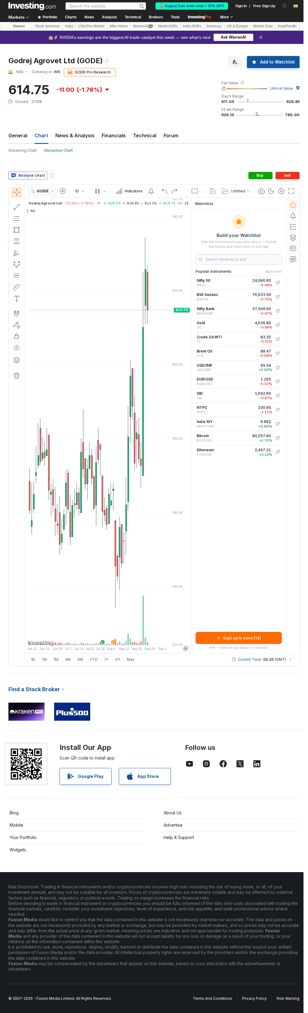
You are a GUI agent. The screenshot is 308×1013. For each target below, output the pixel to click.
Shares (19, 26)
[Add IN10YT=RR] (277, 424)
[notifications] (284, 5)
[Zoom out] (91, 637)
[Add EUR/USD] (277, 381)
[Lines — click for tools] (16, 207)
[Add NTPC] (277, 410)
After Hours (118, 26)
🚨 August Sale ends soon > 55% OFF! (191, 6)
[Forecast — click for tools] (16, 275)
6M (80, 659)
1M (56, 659)
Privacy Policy (254, 998)
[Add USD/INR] (277, 367)
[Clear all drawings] (16, 375)
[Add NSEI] (277, 282)
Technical (144, 135)
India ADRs (192, 26)
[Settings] (185, 648)
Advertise (173, 825)
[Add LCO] (277, 353)
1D (33, 659)
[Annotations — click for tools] (16, 298)
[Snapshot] (261, 191)
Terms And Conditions (212, 998)
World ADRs (168, 26)
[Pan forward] (116, 637)
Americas (214, 26)
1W (44, 659)
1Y (106, 659)
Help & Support (179, 837)
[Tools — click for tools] (16, 287)
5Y (117, 659)
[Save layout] (212, 191)
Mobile (16, 825)
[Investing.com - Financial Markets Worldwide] (32, 6)
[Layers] (16, 360)
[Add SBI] (277, 395)
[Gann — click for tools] (16, 252)
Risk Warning (288, 998)
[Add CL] (277, 339)
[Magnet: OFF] (16, 313)
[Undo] (164, 191)
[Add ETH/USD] (277, 452)
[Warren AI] (293, 259)
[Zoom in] (99, 637)
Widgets (18, 849)
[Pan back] (108, 637)
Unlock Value (281, 88)
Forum (171, 135)
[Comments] (293, 248)
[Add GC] (277, 325)
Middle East (263, 26)
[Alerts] (293, 216)
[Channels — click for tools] (16, 218)
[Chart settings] (281, 191)
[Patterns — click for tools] (16, 264)
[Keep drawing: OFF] (16, 324)
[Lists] (293, 226)
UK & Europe (237, 26)
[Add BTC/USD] (277, 438)
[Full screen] (291, 191)
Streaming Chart (22, 150)
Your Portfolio (23, 837)
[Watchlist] (293, 205)
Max (130, 659)
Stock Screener (47, 26)
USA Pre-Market (91, 26)
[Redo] (174, 191)
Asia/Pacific (287, 26)
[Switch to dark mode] (271, 191)
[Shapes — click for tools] (16, 230)
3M (68, 659)
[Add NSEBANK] (277, 311)
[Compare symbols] (62, 191)
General (17, 135)
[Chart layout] (197, 191)
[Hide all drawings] (16, 347)
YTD (94, 659)
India (69, 26)
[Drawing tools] (26, 425)
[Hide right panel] (189, 425)
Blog (14, 812)
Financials (114, 135)
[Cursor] (16, 192)
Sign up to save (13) (242, 637)
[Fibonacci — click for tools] (16, 241)
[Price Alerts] (151, 191)
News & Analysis (74, 135)
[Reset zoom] (124, 637)
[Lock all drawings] (16, 336)
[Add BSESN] (277, 297)
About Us (173, 812)
